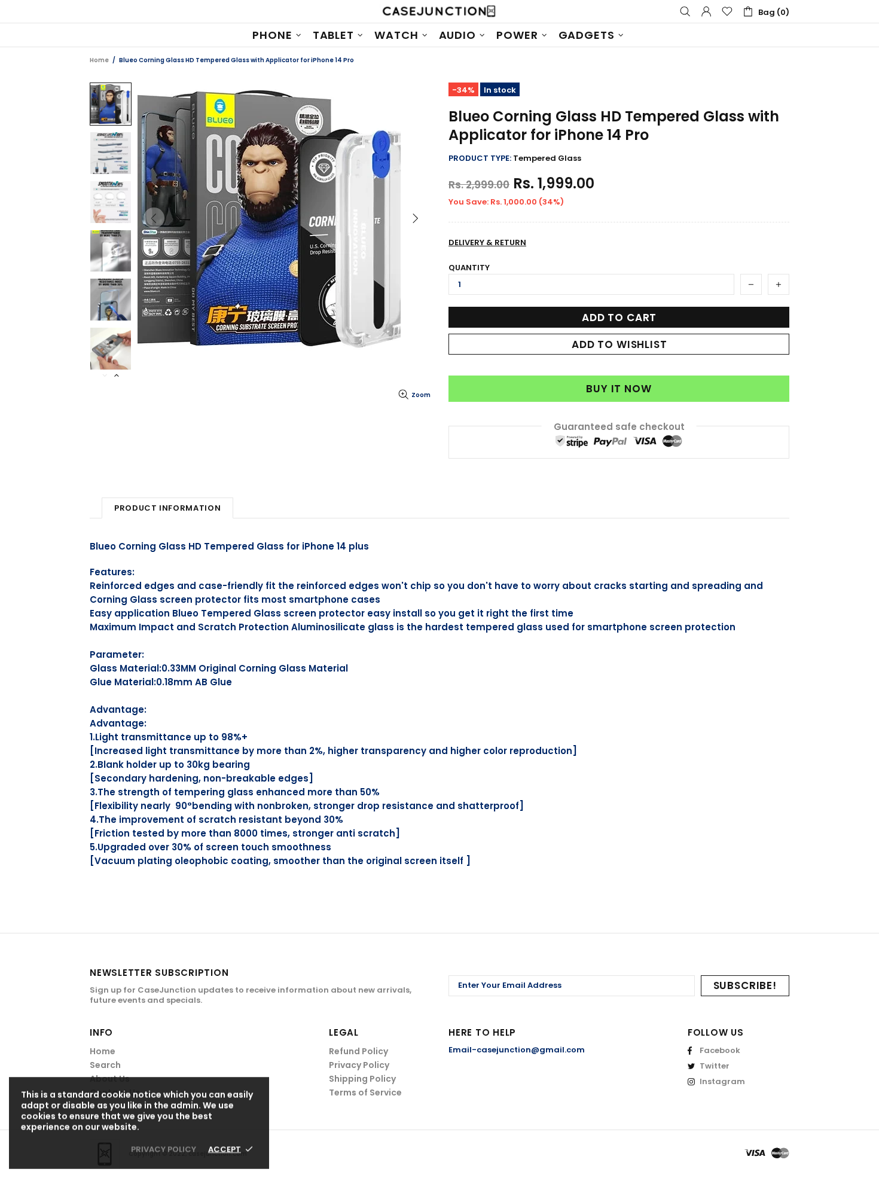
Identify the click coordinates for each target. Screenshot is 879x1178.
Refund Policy (358, 1051)
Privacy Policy (359, 1065)
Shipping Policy (362, 1079)
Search (105, 1065)
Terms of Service (365, 1092)
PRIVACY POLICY (163, 1149)
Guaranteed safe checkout (619, 426)
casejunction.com (439, 11)
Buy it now (619, 389)
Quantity (469, 268)
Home (99, 60)
